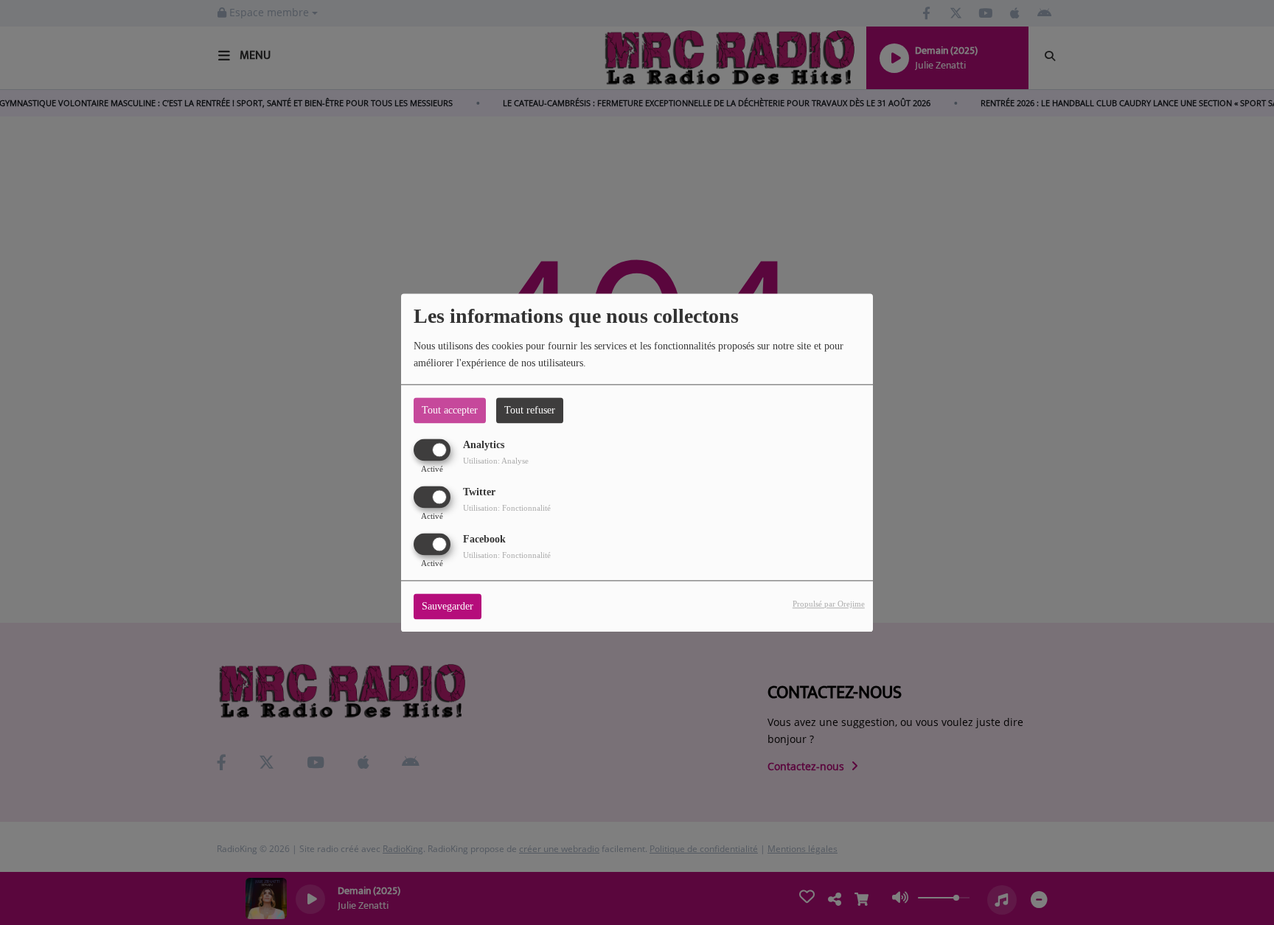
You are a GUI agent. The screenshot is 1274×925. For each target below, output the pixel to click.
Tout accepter (450, 410)
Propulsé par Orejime (829, 603)
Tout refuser (529, 410)
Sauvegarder (447, 606)
